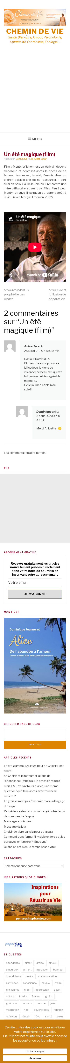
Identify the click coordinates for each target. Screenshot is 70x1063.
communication (47, 976)
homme (41, 1003)
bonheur (58, 969)
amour (52, 962)
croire (58, 982)
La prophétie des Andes (16, 294)
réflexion (11, 1016)
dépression (42, 989)
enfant (10, 996)
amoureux (12, 969)
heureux (27, 1003)
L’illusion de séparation (57, 294)
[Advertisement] (35, 95)
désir (57, 989)
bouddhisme (13, 976)
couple (46, 982)
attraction (42, 969)
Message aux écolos (18, 821)
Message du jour (15, 826)
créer (27, 989)
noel (26, 1009)
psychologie (41, 1009)
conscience (30, 982)
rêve (37, 1016)
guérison (11, 1003)
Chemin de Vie (35, 31)
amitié (40, 962)
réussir (26, 1016)
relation (58, 1009)
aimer (28, 962)
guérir (48, 996)
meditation (12, 1009)
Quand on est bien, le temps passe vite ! (30, 847)
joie (53, 1003)
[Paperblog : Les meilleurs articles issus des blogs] (13, 946)
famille (23, 996)
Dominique (21, 158)
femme (36, 996)
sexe (60, 1016)
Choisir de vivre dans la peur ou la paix (28, 831)
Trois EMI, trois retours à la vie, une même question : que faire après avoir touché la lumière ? (31, 791)
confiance (12, 982)
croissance (12, 989)
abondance (13, 962)
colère (29, 976)
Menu (37, 139)
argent (27, 969)
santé (48, 1016)
